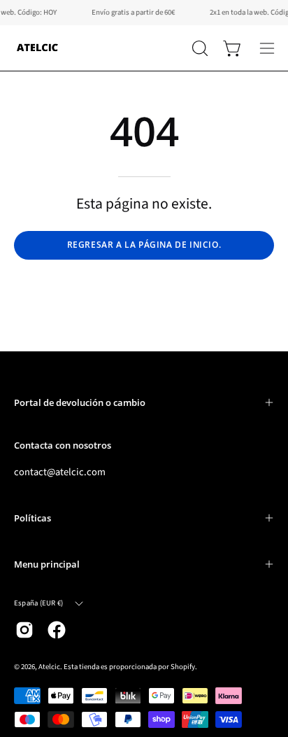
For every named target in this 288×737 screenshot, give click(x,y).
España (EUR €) (38, 603)
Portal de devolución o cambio (79, 402)
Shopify (183, 666)
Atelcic (49, 666)
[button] (198, 48)
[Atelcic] (38, 48)
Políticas (32, 518)
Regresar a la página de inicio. (144, 245)
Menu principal (47, 564)
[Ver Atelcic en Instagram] (24, 629)
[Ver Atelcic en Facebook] (56, 629)
